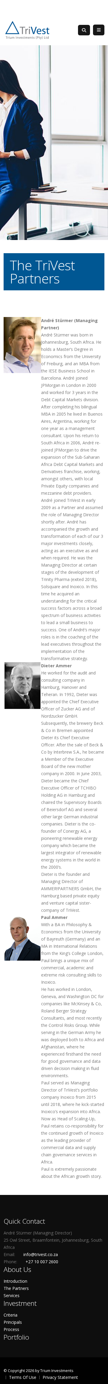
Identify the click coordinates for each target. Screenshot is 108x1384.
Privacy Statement (60, 1377)
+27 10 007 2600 (42, 1261)
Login (98, 7)
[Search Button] (84, 30)
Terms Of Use (22, 1377)
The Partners (16, 1288)
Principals (13, 1322)
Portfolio (16, 1337)
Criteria (10, 1315)
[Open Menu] (98, 30)
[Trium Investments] (27, 29)
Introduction (15, 1281)
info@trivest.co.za (40, 1254)
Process (11, 1329)
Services (12, 1295)
